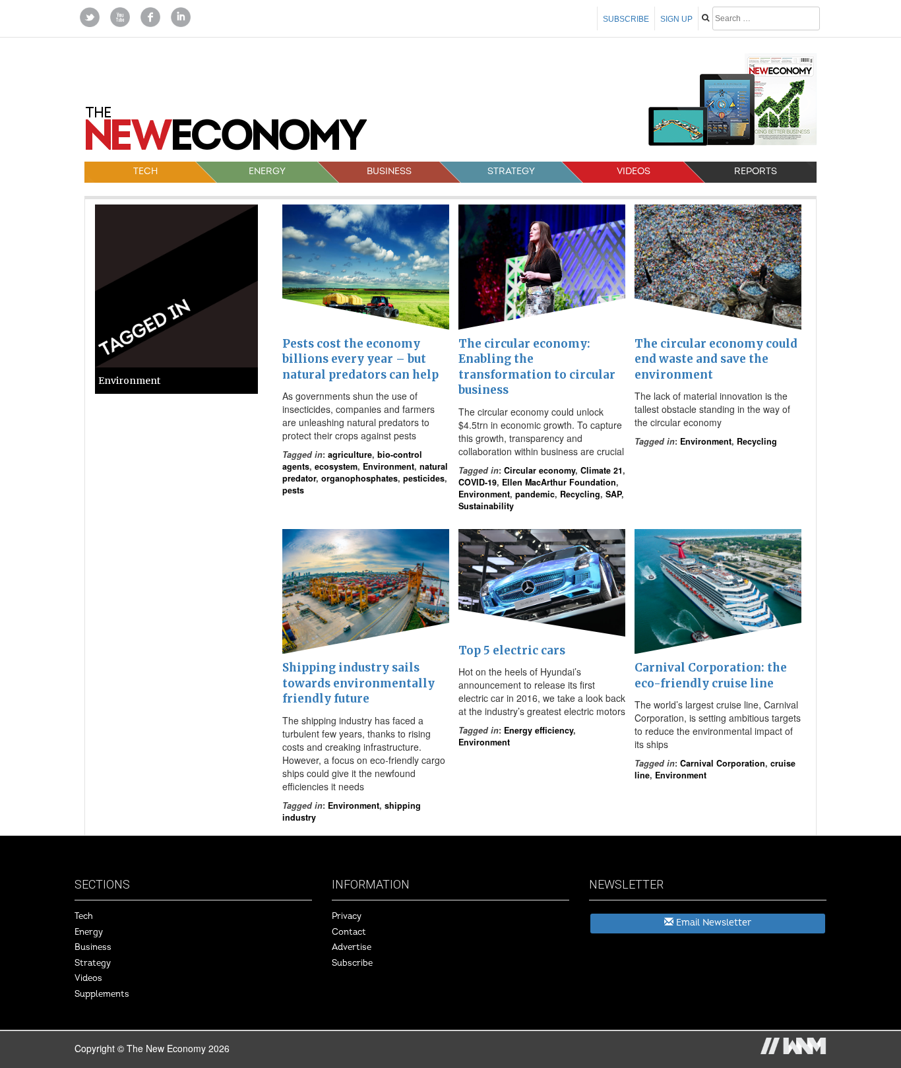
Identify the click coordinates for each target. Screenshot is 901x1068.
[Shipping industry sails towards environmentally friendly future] (365, 591)
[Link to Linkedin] (181, 16)
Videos (633, 171)
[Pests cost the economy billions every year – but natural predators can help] (365, 267)
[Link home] (226, 133)
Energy (267, 171)
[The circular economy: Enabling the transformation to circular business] (541, 267)
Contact (349, 932)
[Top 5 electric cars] (541, 583)
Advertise (351, 947)
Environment (388, 466)
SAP (613, 494)
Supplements (102, 994)
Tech (145, 171)
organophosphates (359, 478)
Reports (755, 171)
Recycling (580, 494)
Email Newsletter (712, 922)
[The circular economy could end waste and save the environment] (718, 267)
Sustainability (486, 506)
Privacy (346, 916)
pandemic (535, 494)
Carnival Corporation (722, 763)
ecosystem (336, 466)
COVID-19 (477, 482)
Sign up (676, 19)
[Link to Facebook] (150, 16)
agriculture (350, 454)
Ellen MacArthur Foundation (559, 482)
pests (293, 490)
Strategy (511, 171)
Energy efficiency (538, 730)
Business (389, 171)
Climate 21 (601, 470)
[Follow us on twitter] (90, 16)
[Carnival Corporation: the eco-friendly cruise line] (718, 591)
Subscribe (626, 19)
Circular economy (539, 470)
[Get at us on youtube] (120, 16)
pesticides (424, 478)
